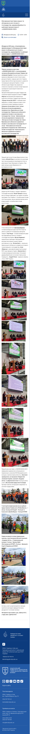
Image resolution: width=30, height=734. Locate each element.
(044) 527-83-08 (7, 719)
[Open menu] (26, 15)
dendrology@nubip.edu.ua (9, 659)
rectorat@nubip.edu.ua (8, 702)
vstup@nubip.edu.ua (8, 722)
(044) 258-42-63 (7, 718)
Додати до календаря (10, 37)
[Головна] (3, 3)
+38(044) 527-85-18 (7, 657)
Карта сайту (6, 685)
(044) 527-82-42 (7, 699)
